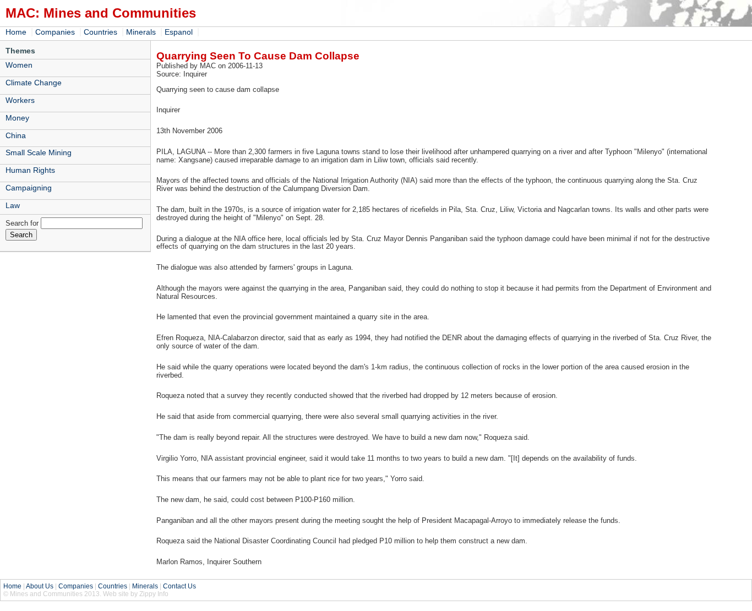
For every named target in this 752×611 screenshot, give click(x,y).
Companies (55, 32)
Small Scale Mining (39, 152)
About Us (39, 586)
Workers (20, 100)
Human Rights (30, 170)
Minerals (141, 32)
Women (19, 65)
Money (17, 117)
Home (16, 32)
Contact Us (179, 586)
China (16, 135)
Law (13, 205)
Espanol (179, 32)
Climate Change (34, 82)
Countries (100, 32)
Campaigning (29, 187)
